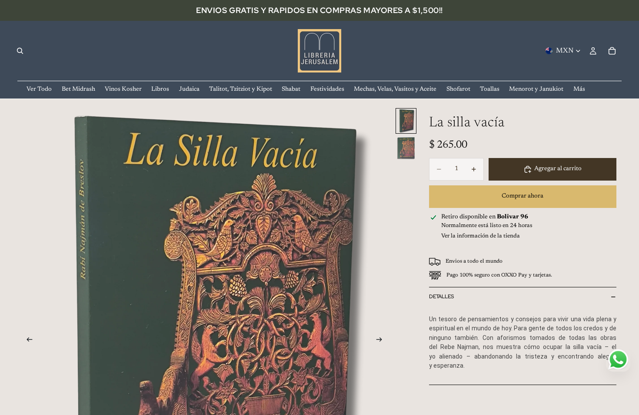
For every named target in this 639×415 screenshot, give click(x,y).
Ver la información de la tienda (480, 236)
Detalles (441, 296)
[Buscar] (20, 50)
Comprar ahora (522, 196)
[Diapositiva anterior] (27, 341)
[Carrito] (612, 50)
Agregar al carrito (558, 169)
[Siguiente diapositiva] (382, 341)
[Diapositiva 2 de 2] (406, 148)
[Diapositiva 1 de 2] (406, 121)
